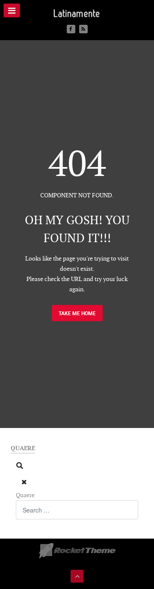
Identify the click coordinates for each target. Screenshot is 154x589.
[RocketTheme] (77, 551)
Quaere (25, 495)
